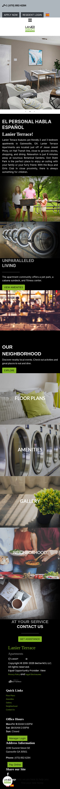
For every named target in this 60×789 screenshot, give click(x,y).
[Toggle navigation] (30, 20)
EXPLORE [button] (9, 370)
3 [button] (34, 111)
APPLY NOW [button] (11, 14)
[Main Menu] (8, 781)
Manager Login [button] (17, 738)
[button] (30, 28)
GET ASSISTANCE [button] (30, 639)
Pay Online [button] (15, 764)
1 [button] (25, 111)
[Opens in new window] (14, 680)
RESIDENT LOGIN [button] (32, 14)
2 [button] (30, 111)
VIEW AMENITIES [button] (13, 287)
